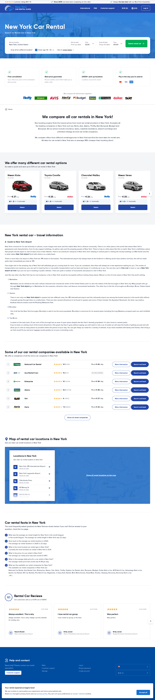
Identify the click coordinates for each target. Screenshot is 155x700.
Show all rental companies (77, 417)
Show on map (24, 468)
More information (121, 364)
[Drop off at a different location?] (9, 50)
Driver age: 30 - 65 (45, 50)
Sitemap (44, 671)
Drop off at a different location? (21, 50)
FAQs (44, 665)
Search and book (140, 364)
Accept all (143, 692)
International (85, 8)
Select (22, 207)
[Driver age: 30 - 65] (36, 50)
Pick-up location (14, 42)
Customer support (107, 8)
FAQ (95, 8)
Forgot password (85, 668)
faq (22, 529)
